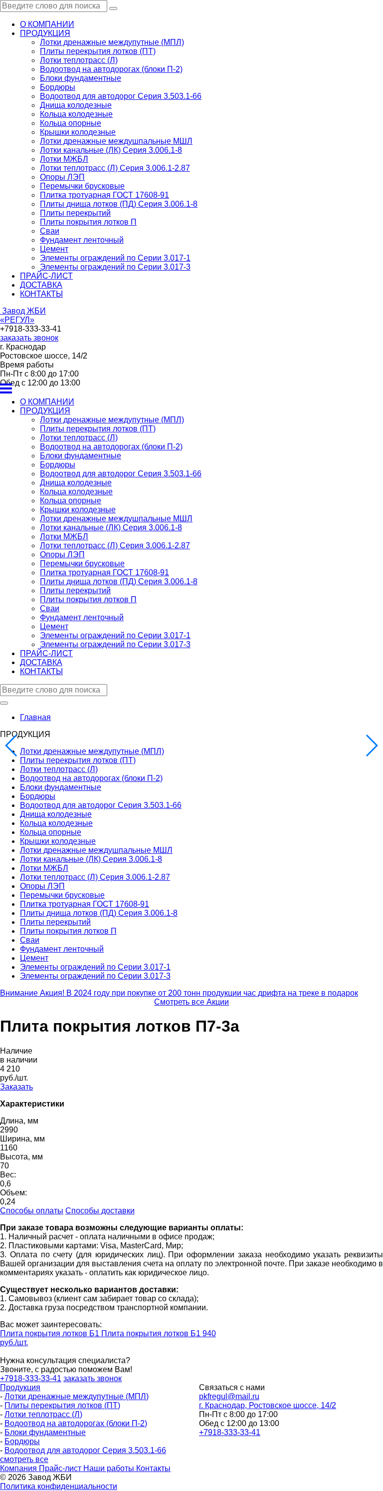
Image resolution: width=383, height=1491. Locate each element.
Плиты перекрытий (75, 213)
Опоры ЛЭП (62, 177)
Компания (19, 1468)
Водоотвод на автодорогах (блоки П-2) (111, 69)
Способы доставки (100, 1210)
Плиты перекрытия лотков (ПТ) (98, 51)
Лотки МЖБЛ (64, 159)
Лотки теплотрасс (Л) (79, 60)
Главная (35, 717)
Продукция (20, 1387)
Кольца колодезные (76, 114)
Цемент (54, 249)
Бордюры (57, 87)
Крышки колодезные (78, 132)
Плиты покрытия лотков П (88, 222)
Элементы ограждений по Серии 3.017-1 (115, 258)
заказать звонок (29, 338)
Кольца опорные (70, 123)
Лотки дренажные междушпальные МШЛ (116, 141)
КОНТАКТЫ (41, 294)
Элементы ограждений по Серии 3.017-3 (115, 267)
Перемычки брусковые (82, 186)
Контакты (153, 1468)
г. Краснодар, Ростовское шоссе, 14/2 (267, 1405)
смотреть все (24, 1459)
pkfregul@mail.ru (229, 1396)
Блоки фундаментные (80, 78)
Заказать (16, 1087)
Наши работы (109, 1468)
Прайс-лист (61, 1468)
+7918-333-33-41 (229, 1432)
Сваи (49, 231)
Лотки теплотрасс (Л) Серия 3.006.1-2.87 (115, 168)
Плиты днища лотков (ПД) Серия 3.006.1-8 (118, 204)
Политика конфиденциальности (58, 1486)
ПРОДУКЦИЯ (45, 33)
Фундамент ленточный (82, 240)
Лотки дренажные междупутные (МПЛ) (112, 42)
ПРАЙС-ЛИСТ (46, 276)
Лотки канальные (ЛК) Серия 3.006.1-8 (111, 150)
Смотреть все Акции (191, 1002)
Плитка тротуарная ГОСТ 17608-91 (104, 195)
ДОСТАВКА (41, 285)
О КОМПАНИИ (47, 24)
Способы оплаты (31, 1210)
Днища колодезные (76, 105)
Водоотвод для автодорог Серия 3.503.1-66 (120, 96)
